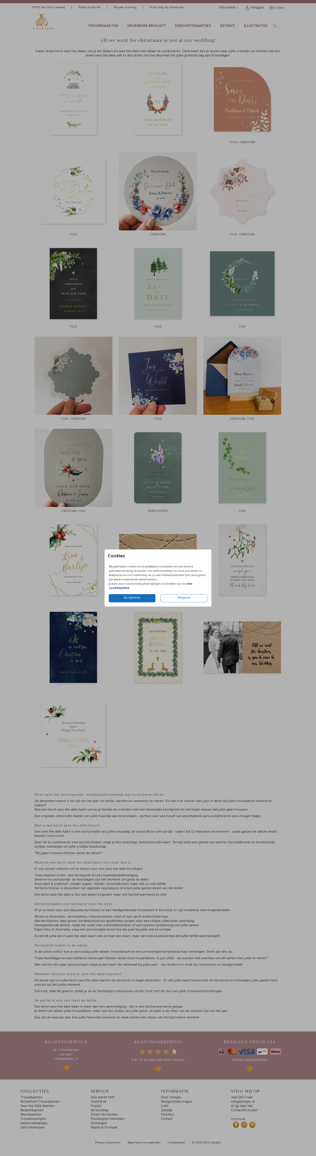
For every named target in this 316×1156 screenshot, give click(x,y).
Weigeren (184, 598)
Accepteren (132, 598)
